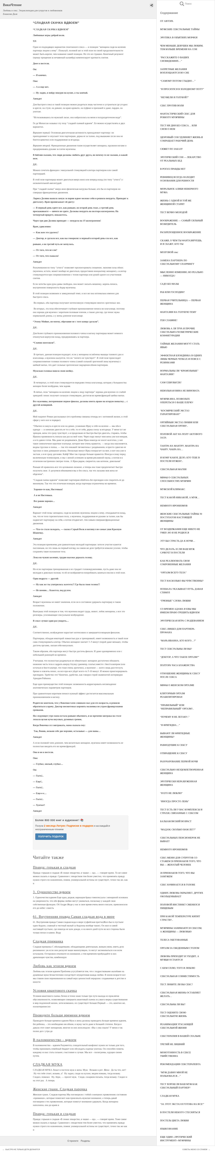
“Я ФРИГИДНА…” (170, 724)
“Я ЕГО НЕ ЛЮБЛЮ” (171, 793)
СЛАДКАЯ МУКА (169, 1095)
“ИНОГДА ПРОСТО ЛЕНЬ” (174, 801)
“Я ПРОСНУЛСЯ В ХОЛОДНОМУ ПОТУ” (182, 88)
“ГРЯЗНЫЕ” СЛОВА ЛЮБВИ (175, 600)
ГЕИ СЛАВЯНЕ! (168, 320)
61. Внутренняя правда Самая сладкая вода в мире (74, 916)
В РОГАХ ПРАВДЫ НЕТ (172, 168)
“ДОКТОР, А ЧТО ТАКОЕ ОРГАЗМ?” (179, 656)
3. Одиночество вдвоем (51, 891)
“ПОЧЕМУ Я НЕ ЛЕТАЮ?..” (174, 716)
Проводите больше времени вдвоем (61, 1015)
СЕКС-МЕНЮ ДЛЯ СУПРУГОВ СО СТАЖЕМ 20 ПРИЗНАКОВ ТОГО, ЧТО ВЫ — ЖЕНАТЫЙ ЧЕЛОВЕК (180, 861)
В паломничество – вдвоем (54, 1039)
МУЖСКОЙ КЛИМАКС (172, 489)
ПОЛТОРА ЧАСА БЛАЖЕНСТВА (177, 665)
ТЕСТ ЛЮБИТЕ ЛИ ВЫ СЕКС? (176, 984)
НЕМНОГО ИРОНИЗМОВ (174, 505)
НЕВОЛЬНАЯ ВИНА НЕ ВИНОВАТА (179, 390)
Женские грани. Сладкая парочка (60, 1089)
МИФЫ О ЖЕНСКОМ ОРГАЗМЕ (177, 685)
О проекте (72, 1141)
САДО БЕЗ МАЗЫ (169, 283)
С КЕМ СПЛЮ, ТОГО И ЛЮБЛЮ (177, 967)
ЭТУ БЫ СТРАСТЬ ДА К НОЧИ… (177, 540)
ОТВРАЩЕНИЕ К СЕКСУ (173, 753)
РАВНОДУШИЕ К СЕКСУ (173, 744)
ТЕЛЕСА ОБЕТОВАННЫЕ (174, 939)
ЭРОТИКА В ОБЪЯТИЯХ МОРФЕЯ (178, 37)
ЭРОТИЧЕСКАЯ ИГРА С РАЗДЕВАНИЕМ (182, 620)
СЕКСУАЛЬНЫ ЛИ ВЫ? (172, 1004)
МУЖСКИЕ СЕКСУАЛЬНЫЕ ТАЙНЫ (179, 29)
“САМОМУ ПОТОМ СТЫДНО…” (177, 80)
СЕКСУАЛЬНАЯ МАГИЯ (173, 469)
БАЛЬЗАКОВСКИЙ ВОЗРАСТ (175, 821)
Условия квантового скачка (55, 990)
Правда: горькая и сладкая (54, 867)
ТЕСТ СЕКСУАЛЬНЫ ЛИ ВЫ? (176, 648)
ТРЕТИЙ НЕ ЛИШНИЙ (172, 1044)
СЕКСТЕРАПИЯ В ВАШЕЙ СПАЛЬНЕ (180, 1035)
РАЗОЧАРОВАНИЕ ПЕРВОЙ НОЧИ (179, 761)
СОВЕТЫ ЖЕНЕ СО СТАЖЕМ (194, 1149)
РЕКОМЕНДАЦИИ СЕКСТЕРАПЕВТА (180, 1064)
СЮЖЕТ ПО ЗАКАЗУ (171, 148)
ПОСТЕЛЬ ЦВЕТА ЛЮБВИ (174, 1120)
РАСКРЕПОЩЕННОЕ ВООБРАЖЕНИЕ (180, 232)
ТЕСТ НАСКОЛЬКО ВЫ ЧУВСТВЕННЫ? (181, 580)
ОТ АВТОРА (166, 20)
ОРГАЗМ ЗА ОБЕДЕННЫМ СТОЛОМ (179, 947)
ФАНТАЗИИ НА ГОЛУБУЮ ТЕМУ (178, 311)
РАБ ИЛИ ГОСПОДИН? (172, 291)
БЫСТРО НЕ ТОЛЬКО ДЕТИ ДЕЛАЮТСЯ (22, 1149)
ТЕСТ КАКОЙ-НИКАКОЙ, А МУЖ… (179, 497)
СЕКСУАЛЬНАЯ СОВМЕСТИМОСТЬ (179, 976)
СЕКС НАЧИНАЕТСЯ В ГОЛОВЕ (177, 884)
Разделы (85, 1141)
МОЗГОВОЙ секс (169, 252)
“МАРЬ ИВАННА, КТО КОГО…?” (178, 640)
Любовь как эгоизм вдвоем (54, 965)
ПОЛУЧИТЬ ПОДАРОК (51, 836)
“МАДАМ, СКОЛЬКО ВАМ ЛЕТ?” (178, 829)
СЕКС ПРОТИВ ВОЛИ (172, 105)
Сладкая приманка (48, 941)
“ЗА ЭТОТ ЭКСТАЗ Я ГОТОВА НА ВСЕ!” (182, 1103)
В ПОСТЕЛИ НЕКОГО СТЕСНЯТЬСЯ (180, 1112)
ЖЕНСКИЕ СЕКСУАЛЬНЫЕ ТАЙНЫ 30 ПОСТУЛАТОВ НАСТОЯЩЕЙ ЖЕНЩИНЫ (181, 517)
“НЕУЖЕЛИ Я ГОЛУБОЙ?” (174, 97)
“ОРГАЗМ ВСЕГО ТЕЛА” (173, 572)
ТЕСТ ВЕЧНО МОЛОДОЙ (173, 212)
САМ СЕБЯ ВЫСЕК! (171, 382)
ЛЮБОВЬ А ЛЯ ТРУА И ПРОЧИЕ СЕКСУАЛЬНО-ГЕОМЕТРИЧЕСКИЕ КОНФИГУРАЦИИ (179, 332)
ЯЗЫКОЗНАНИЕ (169, 1128)
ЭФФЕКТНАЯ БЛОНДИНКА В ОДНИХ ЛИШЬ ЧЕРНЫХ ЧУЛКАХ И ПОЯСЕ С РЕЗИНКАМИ (181, 359)
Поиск (185, 3)
